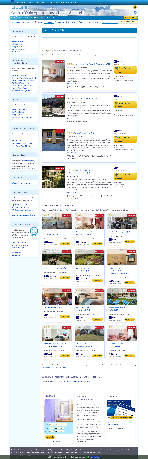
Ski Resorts (22, 2)
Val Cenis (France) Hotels (21, 83)
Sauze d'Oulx (18, 22)
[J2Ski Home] (19, 8)
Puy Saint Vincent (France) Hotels (24, 78)
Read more (71, 84)
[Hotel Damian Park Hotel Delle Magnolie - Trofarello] (53, 177)
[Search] (135, 7)
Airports (66, 2)
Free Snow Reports (121, 418)
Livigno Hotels (17, 115)
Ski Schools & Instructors (23, 210)
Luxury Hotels (111, 22)
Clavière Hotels (17, 44)
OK (87, 457)
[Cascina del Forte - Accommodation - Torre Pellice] (89, 257)
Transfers (72, 22)
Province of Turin (37, 17)
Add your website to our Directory (24, 215)
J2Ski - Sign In (131, 17)
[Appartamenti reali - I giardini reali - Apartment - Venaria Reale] (57, 333)
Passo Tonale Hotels (19, 120)
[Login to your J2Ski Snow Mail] (120, 408)
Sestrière (86, 381)
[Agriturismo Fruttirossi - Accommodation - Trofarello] (122, 296)
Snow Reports (35, 2)
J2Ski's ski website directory (24, 205)
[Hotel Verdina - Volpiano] (122, 221)
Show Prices (65, 244)
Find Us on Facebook (22, 183)
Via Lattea (19, 31)
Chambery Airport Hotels (21, 141)
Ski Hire (40, 22)
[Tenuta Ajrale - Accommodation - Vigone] (53, 140)
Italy (19, 17)
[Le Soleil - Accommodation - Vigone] (57, 296)
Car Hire (97, 22)
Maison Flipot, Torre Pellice (84, 98)
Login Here (114, 424)
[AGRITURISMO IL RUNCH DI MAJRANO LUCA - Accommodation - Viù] (89, 333)
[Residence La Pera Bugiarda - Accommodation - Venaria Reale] (53, 71)
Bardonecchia (70, 381)
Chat (75, 2)
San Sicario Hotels (18, 49)
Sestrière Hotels (18, 52)
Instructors (85, 22)
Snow (30, 22)
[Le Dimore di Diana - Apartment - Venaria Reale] (122, 333)
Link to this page (18, 248)
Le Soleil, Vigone (50, 307)
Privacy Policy (17, 253)
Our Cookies (95, 457)
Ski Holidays (131, 365)
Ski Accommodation (21, 208)
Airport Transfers (54, 367)
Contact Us (16, 255)
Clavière (78, 381)
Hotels (13, 17)
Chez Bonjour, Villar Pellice (54, 268)
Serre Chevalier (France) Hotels (23, 80)
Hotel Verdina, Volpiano (118, 232)
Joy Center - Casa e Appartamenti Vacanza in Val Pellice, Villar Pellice (118, 270)
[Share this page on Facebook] (135, 13)
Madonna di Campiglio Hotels (22, 117)
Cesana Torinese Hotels (20, 41)
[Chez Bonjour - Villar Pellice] (57, 257)
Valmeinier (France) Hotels (21, 91)
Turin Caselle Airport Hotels (22, 143)
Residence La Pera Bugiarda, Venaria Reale (90, 64)
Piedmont (26, 17)
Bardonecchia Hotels (19, 75)
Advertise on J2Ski (19, 243)
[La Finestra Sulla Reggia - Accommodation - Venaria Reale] (57, 221)
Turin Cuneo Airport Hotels (21, 146)
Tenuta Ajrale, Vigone (82, 133)
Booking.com (29, 161)
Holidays (60, 22)
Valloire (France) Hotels (20, 88)
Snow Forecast (121, 365)
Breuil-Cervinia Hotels (20, 110)
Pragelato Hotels (18, 47)
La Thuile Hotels (18, 112)
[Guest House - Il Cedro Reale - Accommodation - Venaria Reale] (89, 221)
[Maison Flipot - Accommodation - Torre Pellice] (53, 105)
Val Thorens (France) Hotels (22, 86)
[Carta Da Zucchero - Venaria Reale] (89, 296)
